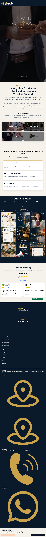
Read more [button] (4, 294)
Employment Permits (12, 126)
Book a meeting (5, 366)
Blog (3, 360)
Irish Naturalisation (34, 126)
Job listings (4, 363)
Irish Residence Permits (33, 136)
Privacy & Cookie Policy (23, 532)
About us (3, 357)
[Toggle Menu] (44, 3)
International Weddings (12, 136)
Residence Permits (5, 339)
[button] (8, 219)
